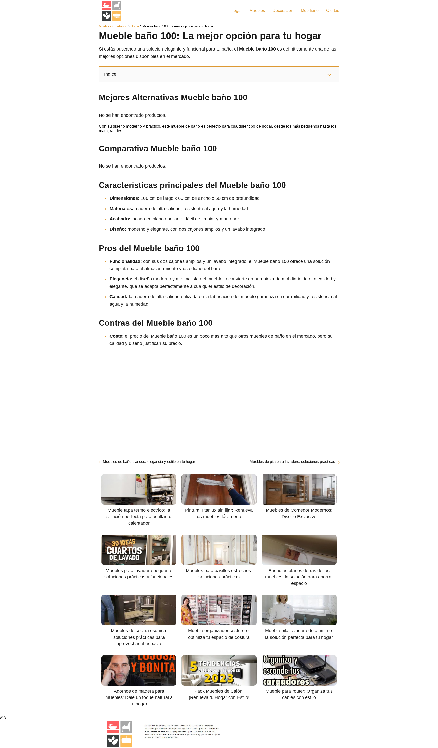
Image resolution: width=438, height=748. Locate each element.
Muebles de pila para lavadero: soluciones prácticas (292, 461)
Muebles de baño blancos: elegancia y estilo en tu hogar (149, 461)
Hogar (236, 10)
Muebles (257, 10)
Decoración (282, 10)
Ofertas (332, 10)
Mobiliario (310, 10)
